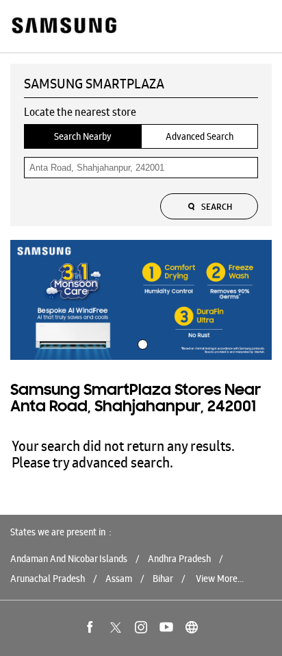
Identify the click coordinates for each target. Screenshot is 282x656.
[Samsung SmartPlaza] (63, 26)
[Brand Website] (191, 627)
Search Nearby (83, 136)
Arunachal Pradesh (47, 578)
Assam (118, 578)
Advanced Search (199, 136)
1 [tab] (141, 342)
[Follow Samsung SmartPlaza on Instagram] (141, 627)
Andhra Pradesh (179, 558)
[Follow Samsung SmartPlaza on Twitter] (115, 627)
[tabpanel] (141, 300)
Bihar (163, 578)
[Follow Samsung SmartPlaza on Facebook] (90, 627)
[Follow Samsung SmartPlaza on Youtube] (166, 627)
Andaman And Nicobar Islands (68, 558)
